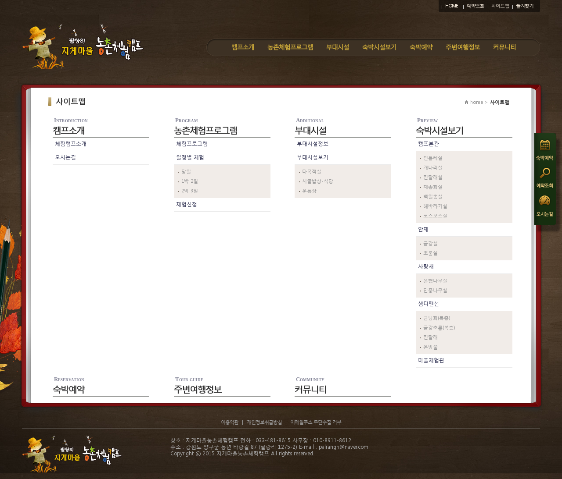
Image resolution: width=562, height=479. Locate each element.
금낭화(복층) (436, 318)
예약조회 (475, 6)
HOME (451, 6)
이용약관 (229, 422)
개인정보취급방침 (264, 422)
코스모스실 (435, 216)
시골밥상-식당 (317, 181)
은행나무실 (435, 281)
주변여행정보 (463, 47)
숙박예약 (421, 47)
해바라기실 (435, 206)
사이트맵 (500, 6)
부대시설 (337, 47)
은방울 (430, 347)
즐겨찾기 (524, 6)
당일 (186, 171)
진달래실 (433, 177)
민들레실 (433, 158)
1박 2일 (189, 181)
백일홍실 (433, 196)
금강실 (430, 243)
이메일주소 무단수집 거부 (315, 422)
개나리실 (433, 167)
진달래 (430, 337)
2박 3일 (189, 191)
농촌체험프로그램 (290, 47)
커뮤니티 (504, 47)
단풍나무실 (435, 290)
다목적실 (311, 171)
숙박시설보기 (379, 47)
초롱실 (430, 253)
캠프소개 (242, 47)
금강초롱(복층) (439, 327)
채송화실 (433, 187)
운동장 (309, 191)
